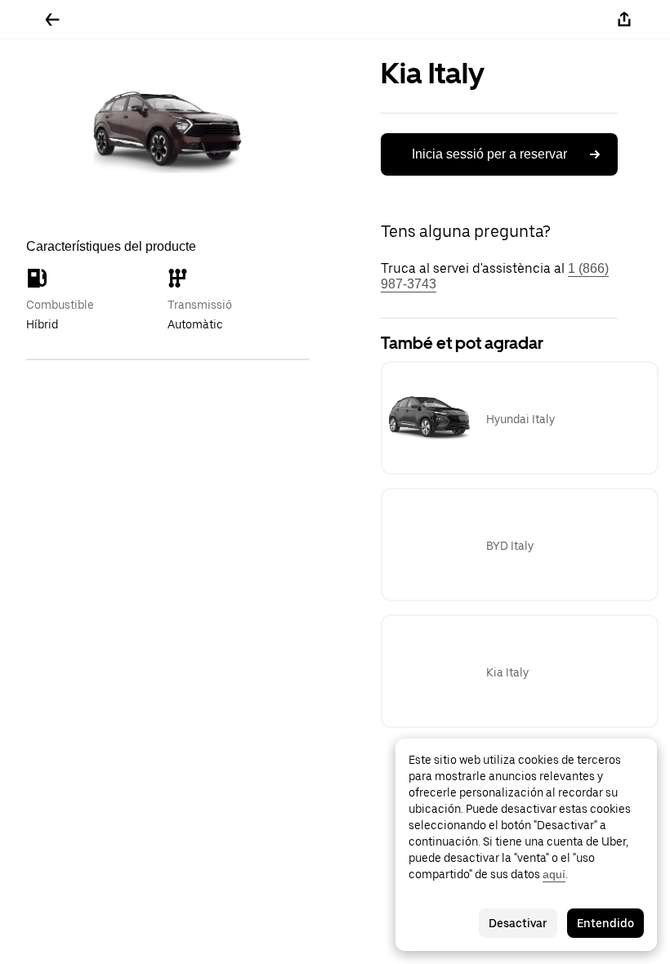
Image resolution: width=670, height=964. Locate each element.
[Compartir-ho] (624, 19)
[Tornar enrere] (52, 19)
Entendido (605, 923)
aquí (554, 874)
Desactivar (518, 923)
